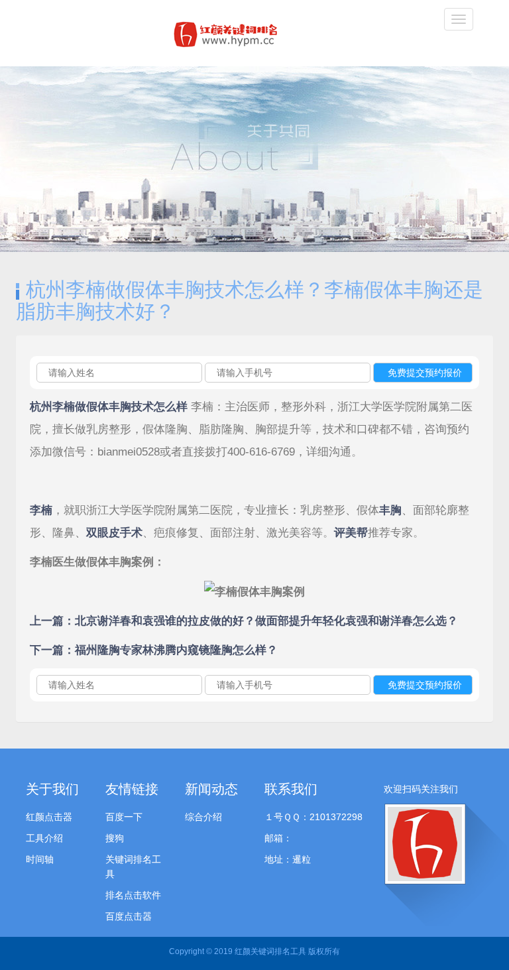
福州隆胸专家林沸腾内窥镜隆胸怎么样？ (176, 650)
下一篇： (52, 650)
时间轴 (40, 859)
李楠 (41, 510)
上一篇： (52, 621)
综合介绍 (203, 817)
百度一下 (123, 817)
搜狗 (114, 838)
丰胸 (390, 510)
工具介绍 (44, 838)
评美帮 (351, 532)
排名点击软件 (133, 895)
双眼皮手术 (114, 532)
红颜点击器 (49, 817)
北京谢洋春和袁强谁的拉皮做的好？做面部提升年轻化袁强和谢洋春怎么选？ (266, 621)
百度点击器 (128, 916)
